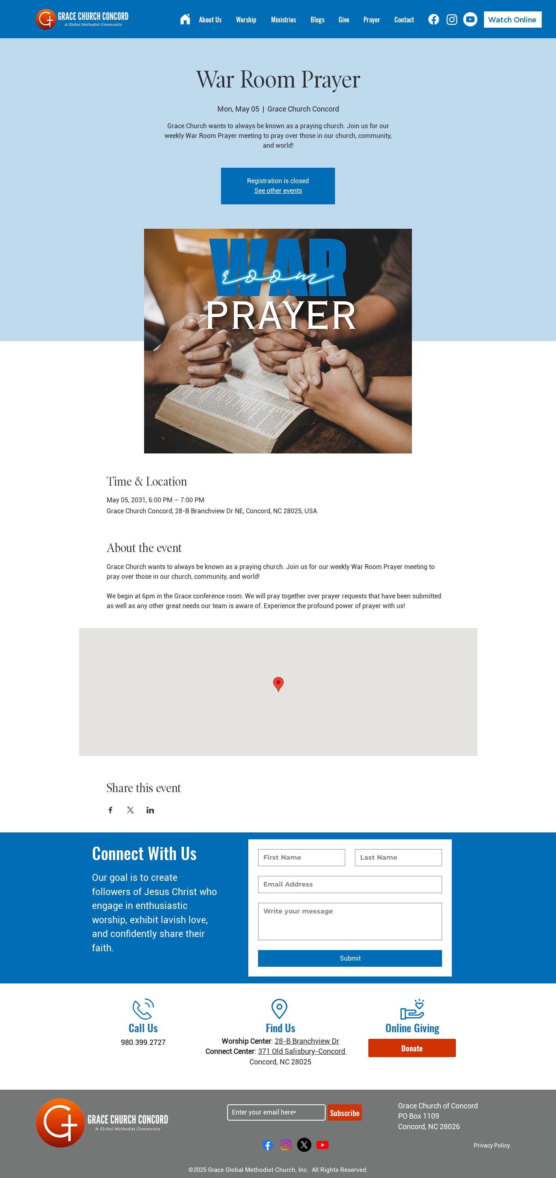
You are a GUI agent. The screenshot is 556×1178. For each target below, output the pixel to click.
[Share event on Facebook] (110, 810)
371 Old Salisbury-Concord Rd (306, 1051)
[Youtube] (470, 19)
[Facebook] (434, 19)
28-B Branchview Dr (307, 1041)
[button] (412, 1048)
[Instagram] (452, 19)
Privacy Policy (492, 1145)
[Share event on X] (130, 810)
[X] (304, 1145)
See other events (278, 191)
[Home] (185, 19)
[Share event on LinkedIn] (150, 810)
